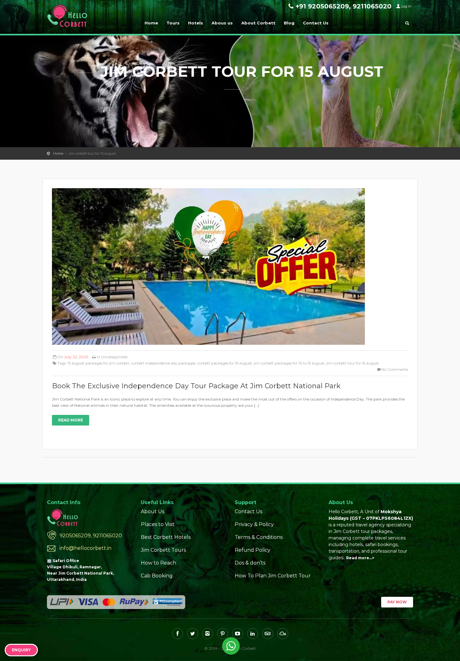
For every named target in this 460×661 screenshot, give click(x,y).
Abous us (222, 22)
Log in (406, 6)
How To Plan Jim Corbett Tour (273, 576)
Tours (173, 22)
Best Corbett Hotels (166, 537)
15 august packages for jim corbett (98, 363)
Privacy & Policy (254, 524)
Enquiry (21, 650)
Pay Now (397, 602)
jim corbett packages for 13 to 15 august (289, 363)
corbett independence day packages (163, 363)
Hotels (195, 22)
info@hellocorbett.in (85, 548)
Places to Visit (158, 524)
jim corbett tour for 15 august (352, 363)
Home (151, 22)
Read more (70, 420)
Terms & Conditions (259, 537)
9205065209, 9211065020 (90, 536)
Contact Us (316, 22)
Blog (289, 22)
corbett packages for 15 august (224, 363)
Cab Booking (157, 576)
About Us (152, 511)
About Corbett (258, 22)
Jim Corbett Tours (163, 550)
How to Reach (158, 563)
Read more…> (360, 557)
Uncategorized (114, 356)
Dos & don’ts (250, 563)
